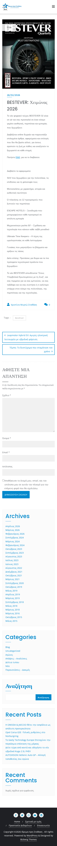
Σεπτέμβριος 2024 (14, 537)
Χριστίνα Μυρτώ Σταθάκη (23, 304)
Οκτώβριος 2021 (13, 575)
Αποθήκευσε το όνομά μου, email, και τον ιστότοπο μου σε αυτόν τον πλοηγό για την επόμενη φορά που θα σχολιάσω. (26, 484)
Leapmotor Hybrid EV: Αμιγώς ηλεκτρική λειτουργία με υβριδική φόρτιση (26, 337)
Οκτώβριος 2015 (13, 617)
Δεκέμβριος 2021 (13, 571)
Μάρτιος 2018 (12, 609)
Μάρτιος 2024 (12, 541)
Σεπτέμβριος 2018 (14, 602)
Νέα (7, 666)
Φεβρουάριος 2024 (14, 545)
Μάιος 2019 (11, 590)
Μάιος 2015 (11, 620)
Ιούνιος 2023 (11, 564)
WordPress (32, 835)
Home (17, 821)
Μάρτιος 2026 (12, 530)
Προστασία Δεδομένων (20, 825)
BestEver (19, 318)
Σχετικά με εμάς (33, 821)
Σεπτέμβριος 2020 (14, 583)
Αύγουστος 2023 (13, 556)
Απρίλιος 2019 (12, 594)
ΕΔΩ (18, 157)
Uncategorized (12, 650)
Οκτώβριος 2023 (13, 549)
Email (6, 452)
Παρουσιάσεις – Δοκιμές (17, 669)
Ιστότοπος (7, 466)
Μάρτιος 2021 (12, 579)
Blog (7, 647)
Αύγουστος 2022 (13, 568)
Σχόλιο (6, 395)
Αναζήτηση (18, 686)
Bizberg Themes (28, 839)
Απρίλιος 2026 (12, 526)
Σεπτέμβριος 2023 (14, 552)
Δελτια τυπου (12, 662)
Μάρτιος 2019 (12, 598)
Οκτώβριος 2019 (13, 586)
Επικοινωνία (43, 825)
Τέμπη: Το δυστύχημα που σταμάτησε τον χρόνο (31, 349)
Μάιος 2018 (11, 605)
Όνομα (6, 438)
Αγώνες (9, 654)
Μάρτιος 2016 (12, 613)
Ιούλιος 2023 (11, 560)
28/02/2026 (13, 95)
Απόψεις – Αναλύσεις (16, 658)
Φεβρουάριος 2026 (14, 533)
